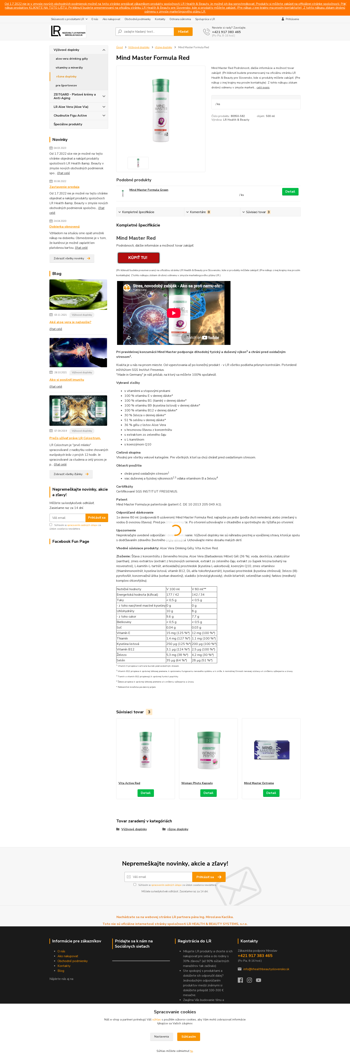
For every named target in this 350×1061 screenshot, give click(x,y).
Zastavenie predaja (64, 187)
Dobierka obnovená (64, 226)
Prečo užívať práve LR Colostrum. (75, 438)
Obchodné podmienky (138, 19)
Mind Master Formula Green (148, 190)
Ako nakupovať (111, 19)
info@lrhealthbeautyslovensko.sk (266, 969)
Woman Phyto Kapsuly (197, 783)
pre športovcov (66, 85)
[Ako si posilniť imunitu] (78, 353)
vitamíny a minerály (69, 68)
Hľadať (183, 31)
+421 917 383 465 (226, 32)
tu (191, 1051)
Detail (290, 191)
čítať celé (63, 173)
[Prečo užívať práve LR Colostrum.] (78, 411)
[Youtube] (260, 981)
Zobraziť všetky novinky (69, 258)
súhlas (156, 1019)
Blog (61, 971)
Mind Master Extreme (259, 783)
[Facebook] (242, 981)
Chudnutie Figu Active (70, 116)
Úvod (119, 47)
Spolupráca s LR (205, 19)
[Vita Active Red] (145, 749)
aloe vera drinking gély (72, 59)
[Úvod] (80, 31)
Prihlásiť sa (97, 517)
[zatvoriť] (345, 4)
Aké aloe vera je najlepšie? (70, 322)
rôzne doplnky (66, 76)
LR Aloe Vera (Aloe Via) (71, 107)
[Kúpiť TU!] (138, 257)
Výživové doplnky (66, 50)
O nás (94, 19)
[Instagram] (251, 981)
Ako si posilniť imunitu (66, 380)
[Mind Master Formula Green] (122, 193)
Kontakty (160, 19)
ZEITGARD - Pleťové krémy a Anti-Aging (75, 96)
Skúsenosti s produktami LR (67, 19)
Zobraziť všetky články (68, 474)
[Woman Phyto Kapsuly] (208, 749)
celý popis (263, 87)
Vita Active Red (129, 783)
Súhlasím (188, 1036)
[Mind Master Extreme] (271, 749)
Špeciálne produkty (68, 124)
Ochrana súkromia (180, 19)
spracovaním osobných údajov (82, 525)
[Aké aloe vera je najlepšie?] (78, 295)
